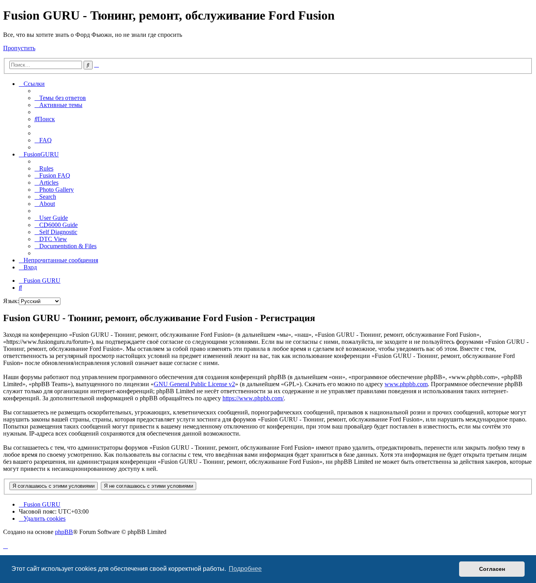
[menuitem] (60, 97)
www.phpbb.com (406, 384)
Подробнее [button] (245, 568)
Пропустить (19, 48)
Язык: (11, 301)
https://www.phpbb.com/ (253, 398)
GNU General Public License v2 (194, 384)
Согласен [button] (492, 569)
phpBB (64, 532)
